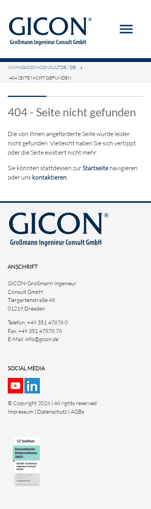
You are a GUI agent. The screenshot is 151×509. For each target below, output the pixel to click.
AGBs (77, 411)
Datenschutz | (54, 411)
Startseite (95, 168)
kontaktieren (49, 177)
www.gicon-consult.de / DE (42, 67)
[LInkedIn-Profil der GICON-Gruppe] (32, 389)
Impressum (20, 411)
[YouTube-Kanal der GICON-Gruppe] (16, 389)
